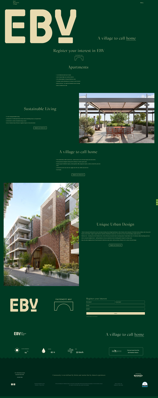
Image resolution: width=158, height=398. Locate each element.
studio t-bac (120, 383)
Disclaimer (37, 385)
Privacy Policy (41, 385)
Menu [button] (141, 2)
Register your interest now (40, 127)
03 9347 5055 (20, 377)
